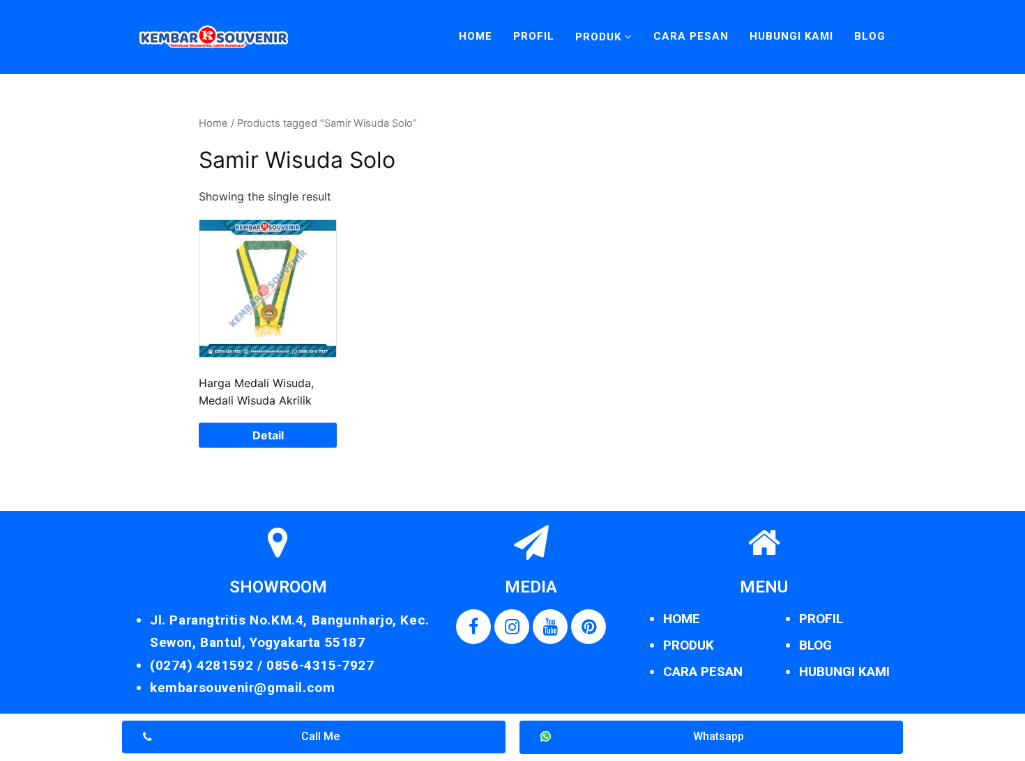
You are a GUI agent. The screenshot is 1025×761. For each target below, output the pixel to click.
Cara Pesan (691, 36)
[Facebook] (473, 626)
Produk (598, 37)
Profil (533, 36)
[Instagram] (511, 626)
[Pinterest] (588, 626)
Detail (268, 435)
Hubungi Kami (791, 36)
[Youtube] (550, 626)
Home (475, 36)
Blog (870, 36)
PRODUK (688, 645)
